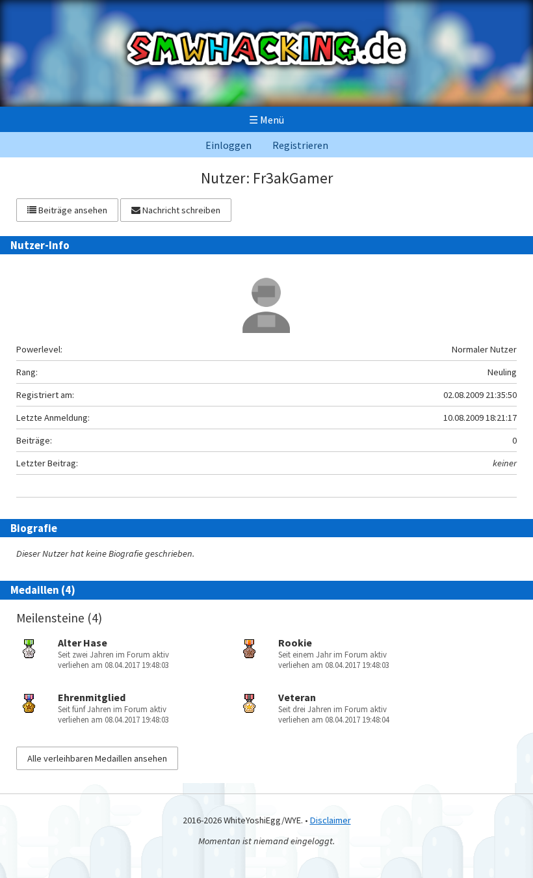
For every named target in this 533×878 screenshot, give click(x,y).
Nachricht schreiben (180, 210)
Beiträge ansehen (71, 210)
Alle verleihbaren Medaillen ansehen (97, 758)
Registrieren (300, 145)
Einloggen (228, 145)
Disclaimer (330, 820)
